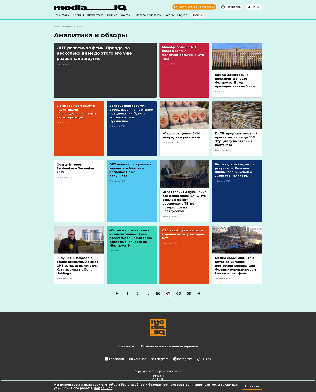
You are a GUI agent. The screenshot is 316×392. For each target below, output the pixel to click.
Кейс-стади (61, 15)
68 (178, 293)
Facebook (116, 359)
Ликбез (112, 15)
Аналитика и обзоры (90, 35)
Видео (169, 15)
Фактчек (126, 15)
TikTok (206, 359)
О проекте (126, 346)
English (182, 15)
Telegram (162, 359)
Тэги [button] (196, 15)
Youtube (140, 359)
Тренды (78, 15)
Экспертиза (95, 15)
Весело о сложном (148, 15)
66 (158, 293)
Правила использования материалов (169, 346)
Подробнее (103, 388)
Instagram (184, 359)
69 (189, 293)
